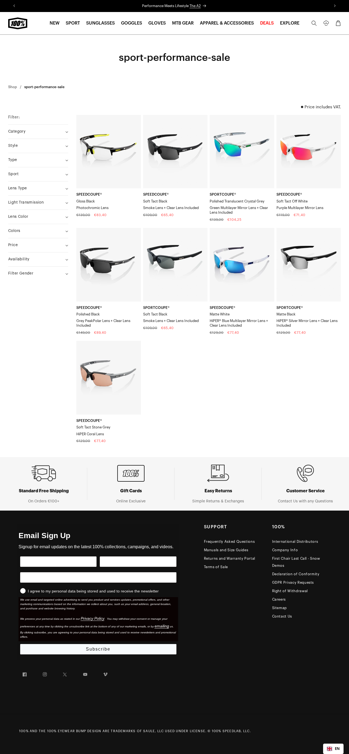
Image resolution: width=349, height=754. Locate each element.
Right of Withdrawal (290, 591)
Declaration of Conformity (296, 574)
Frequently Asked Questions (229, 541)
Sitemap (279, 608)
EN (337, 748)
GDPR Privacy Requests (293, 582)
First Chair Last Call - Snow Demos (296, 562)
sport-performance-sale (44, 87)
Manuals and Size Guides (226, 550)
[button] (54, 23)
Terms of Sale (216, 567)
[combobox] (333, 749)
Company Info (285, 550)
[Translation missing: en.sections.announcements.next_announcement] (335, 6)
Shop (12, 87)
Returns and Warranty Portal (229, 558)
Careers (279, 599)
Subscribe (98, 649)
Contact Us (282, 616)
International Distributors (295, 541)
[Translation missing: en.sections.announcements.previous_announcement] (14, 6)
